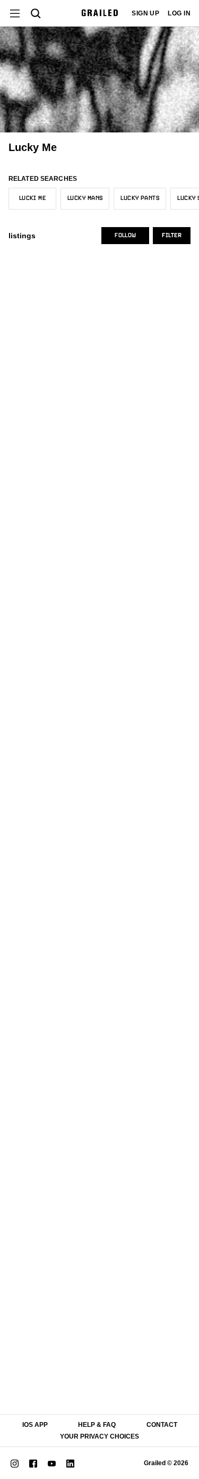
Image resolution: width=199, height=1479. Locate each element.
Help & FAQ (97, 1424)
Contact (161, 1424)
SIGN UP (145, 13)
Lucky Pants (139, 198)
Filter (171, 235)
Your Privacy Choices (99, 1436)
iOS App (35, 1424)
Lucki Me (32, 198)
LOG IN (179, 13)
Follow (125, 235)
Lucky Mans (84, 198)
